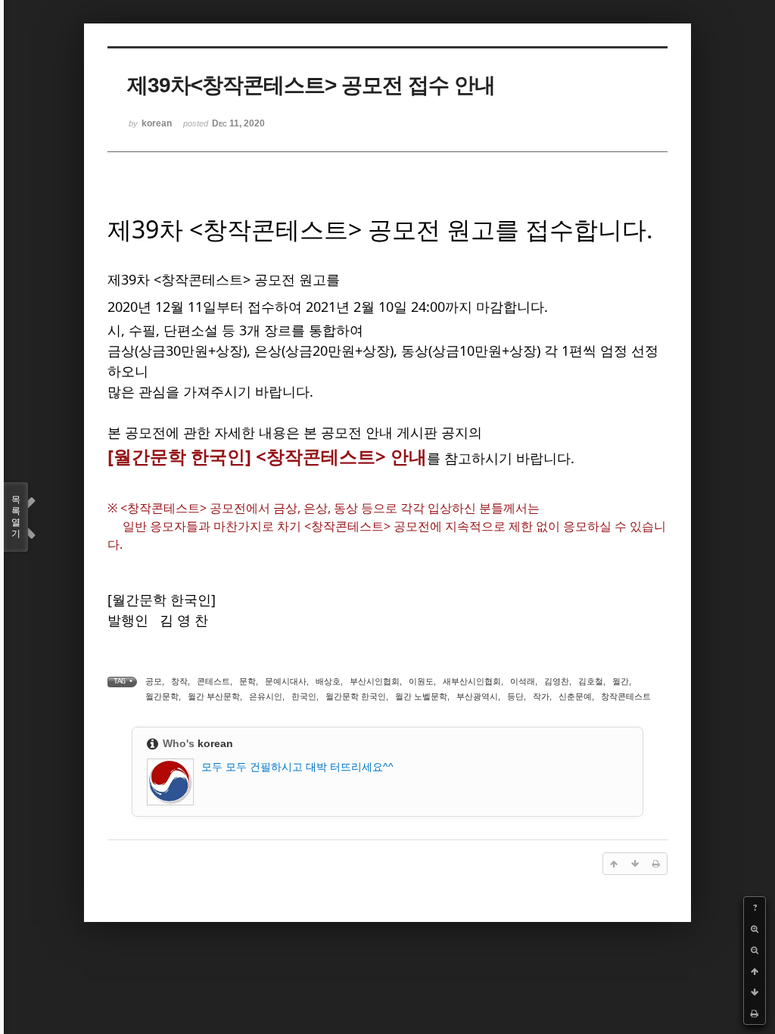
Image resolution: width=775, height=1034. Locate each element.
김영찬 (556, 681)
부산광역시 (477, 696)
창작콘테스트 (626, 696)
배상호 (328, 681)
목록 (15, 516)
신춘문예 (575, 696)
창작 (179, 681)
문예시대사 (286, 681)
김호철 (590, 681)
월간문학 (162, 696)
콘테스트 (213, 681)
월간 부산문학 (214, 696)
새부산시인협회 (472, 681)
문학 (247, 681)
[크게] (754, 928)
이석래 (522, 681)
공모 (153, 681)
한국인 (303, 696)
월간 (620, 681)
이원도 (421, 681)
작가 (541, 696)
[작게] (754, 950)
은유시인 (265, 696)
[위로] (754, 971)
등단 (515, 696)
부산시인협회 (375, 681)
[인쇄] (754, 1013)
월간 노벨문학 (421, 696)
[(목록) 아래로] (754, 992)
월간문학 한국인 (355, 696)
